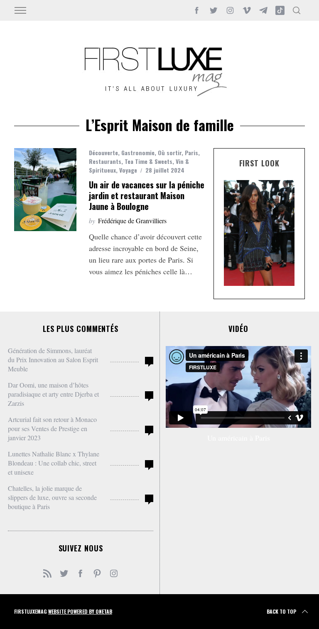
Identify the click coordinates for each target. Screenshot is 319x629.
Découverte (103, 152)
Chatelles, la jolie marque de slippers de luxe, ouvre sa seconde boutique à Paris (52, 497)
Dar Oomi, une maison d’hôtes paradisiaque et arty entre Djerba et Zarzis (53, 393)
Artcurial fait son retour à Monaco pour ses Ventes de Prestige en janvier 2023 (52, 428)
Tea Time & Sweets (148, 161)
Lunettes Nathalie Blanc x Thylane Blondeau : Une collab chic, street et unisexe (53, 462)
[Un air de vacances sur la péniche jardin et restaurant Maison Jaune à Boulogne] (45, 189)
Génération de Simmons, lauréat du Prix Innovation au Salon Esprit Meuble (53, 359)
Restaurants (105, 161)
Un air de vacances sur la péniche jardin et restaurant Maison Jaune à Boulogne (146, 195)
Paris (191, 152)
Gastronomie (138, 152)
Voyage (128, 170)
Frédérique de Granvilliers (132, 220)
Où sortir (170, 152)
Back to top (281, 611)
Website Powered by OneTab (80, 611)
